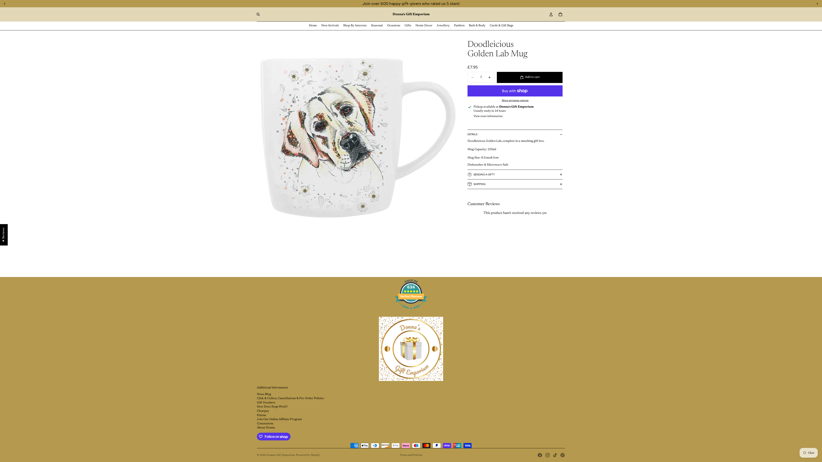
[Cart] (560, 14)
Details (472, 134)
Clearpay (263, 411)
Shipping (479, 184)
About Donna (266, 427)
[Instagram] (547, 455)
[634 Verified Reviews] (411, 311)
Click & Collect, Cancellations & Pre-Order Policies (290, 398)
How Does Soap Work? (272, 406)
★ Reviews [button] (3, 235)
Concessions (265, 423)
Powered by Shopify (308, 455)
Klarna (261, 415)
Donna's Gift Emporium (280, 455)
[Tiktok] (555, 455)
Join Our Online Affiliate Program (279, 419)
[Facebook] (539, 455)
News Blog (264, 394)
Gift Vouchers (266, 402)
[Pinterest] (562, 455)
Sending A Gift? (484, 174)
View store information (488, 116)
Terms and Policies (411, 455)
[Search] (258, 14)
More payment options (515, 100)
